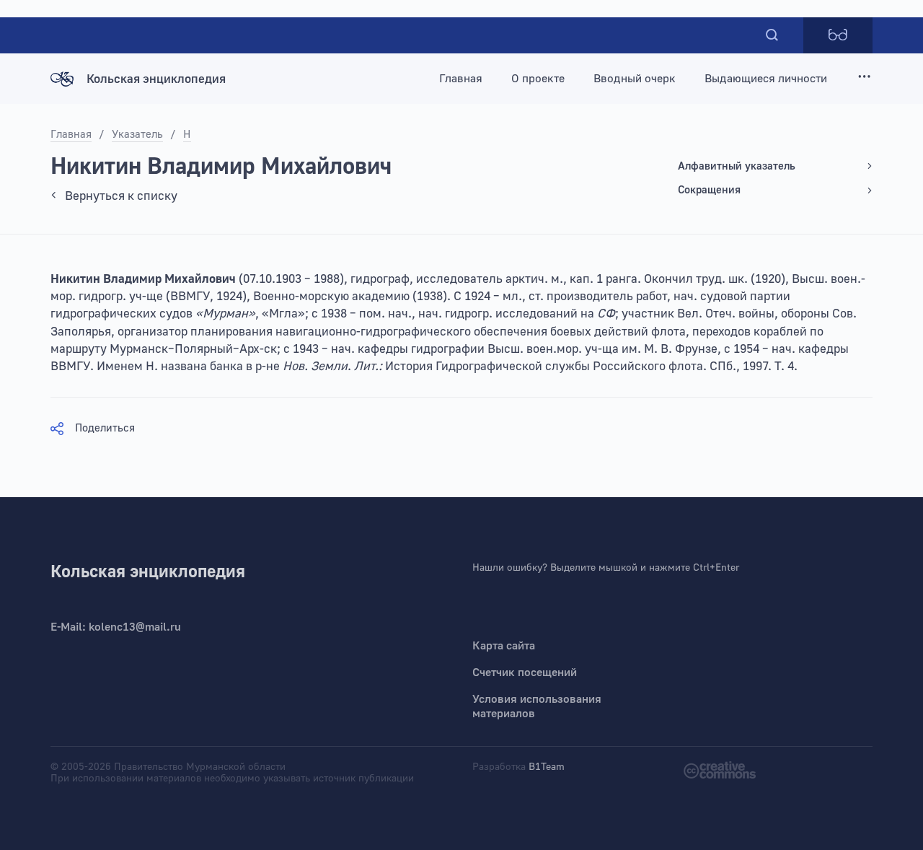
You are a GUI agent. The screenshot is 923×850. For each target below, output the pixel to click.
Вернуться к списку (121, 195)
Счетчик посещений (524, 672)
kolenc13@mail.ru (135, 627)
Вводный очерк (634, 78)
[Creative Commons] (720, 768)
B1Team (547, 767)
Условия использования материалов (536, 706)
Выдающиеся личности (766, 78)
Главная (460, 78)
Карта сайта (503, 646)
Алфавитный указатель (736, 166)
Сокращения (709, 190)
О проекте (538, 78)
